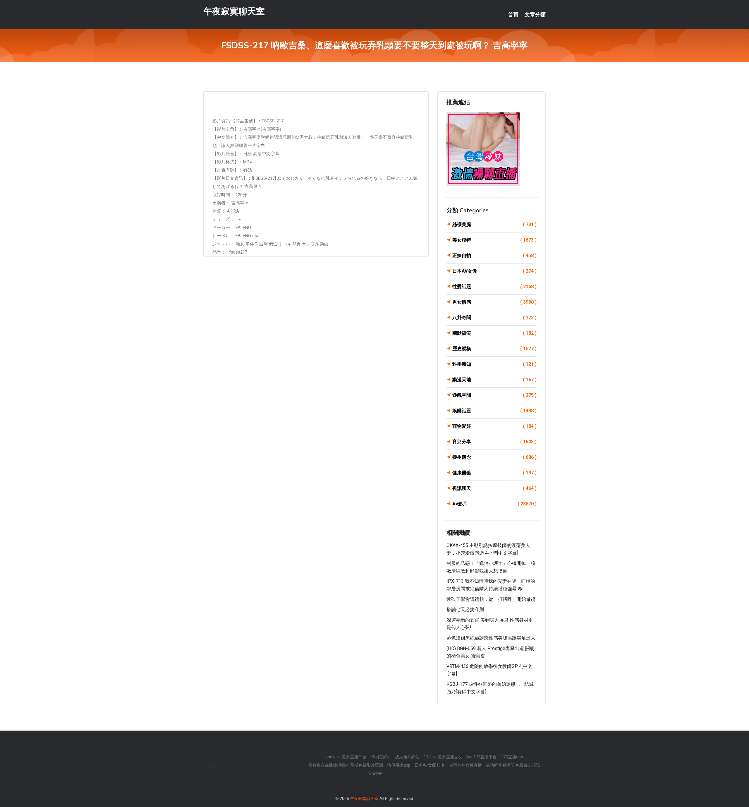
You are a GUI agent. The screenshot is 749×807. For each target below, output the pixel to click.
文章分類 (535, 15)
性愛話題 (494, 286)
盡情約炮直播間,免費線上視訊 (513, 765)
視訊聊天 (494, 488)
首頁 (513, 15)
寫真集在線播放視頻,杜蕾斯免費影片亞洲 (345, 765)
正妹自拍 (494, 255)
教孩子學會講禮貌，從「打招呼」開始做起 (490, 599)
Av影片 (494, 504)
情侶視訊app (398, 765)
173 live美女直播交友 (443, 757)
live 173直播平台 (481, 757)
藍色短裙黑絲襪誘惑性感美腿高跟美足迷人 (490, 638)
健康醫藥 (494, 473)
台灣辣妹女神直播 (465, 765)
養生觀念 (494, 457)
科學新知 (494, 364)
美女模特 (494, 240)
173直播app (512, 757)
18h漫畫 (374, 773)
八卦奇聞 (494, 317)
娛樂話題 (494, 410)
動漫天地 (494, 379)
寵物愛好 (494, 426)
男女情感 (494, 302)
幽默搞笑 (494, 333)
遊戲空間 (494, 395)
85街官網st (380, 757)
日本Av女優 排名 (430, 765)
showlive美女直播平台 (346, 757)
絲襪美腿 (494, 224)
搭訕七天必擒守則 (465, 609)
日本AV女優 (494, 271)
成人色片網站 (407, 757)
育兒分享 (494, 441)
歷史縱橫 (494, 348)
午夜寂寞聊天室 (234, 11)
